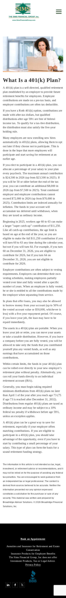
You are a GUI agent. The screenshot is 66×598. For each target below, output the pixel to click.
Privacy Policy (33, 564)
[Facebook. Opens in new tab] (15, 585)
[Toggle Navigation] (59, 12)
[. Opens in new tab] (33, 575)
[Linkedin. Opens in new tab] (8, 585)
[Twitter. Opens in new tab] (22, 585)
